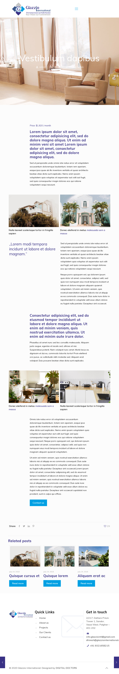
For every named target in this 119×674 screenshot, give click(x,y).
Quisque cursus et (24, 576)
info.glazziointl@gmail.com (100, 636)
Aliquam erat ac (91, 576)
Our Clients (45, 632)
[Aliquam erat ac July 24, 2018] (2, 662)
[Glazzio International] (31, 8)
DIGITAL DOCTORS (66, 667)
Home (42, 617)
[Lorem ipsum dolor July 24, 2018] (116, 662)
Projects (43, 627)
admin (42, 66)
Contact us (45, 637)
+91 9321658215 (99, 645)
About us (44, 622)
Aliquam (79, 66)
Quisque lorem (55, 576)
